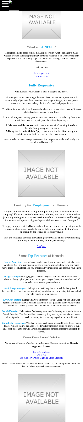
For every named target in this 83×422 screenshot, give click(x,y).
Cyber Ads (42, 355)
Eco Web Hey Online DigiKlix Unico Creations (41, 357)
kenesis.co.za (41, 76)
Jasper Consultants (41, 352)
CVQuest (41, 246)
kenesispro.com (41, 73)
